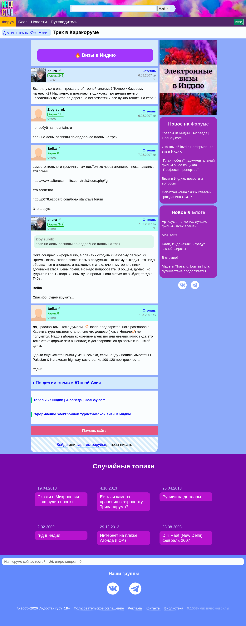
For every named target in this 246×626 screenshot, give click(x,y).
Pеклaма (135, 608)
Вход (239, 22)
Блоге (198, 212)
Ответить (149, 71)
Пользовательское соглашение (99, 608)
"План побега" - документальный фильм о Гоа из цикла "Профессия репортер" (188, 165)
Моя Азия (169, 235)
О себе (51, 79)
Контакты (153, 608)
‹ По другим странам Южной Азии (67, 382)
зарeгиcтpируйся (91, 444)
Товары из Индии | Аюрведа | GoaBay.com (69, 400)
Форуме (200, 123)
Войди (62, 444)
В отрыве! (170, 257)
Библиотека (173, 608)
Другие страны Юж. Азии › (26, 32)
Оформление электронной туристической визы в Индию (82, 414)
